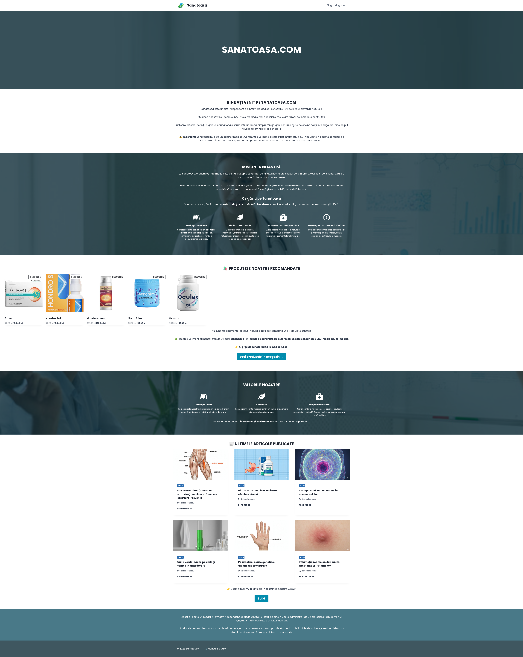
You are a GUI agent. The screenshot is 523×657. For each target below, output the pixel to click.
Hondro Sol (53, 318)
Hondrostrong (97, 318)
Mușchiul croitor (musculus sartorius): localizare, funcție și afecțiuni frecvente (197, 494)
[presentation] (200, 464)
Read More (184, 508)
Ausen (9, 318)
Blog (329, 5)
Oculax (174, 318)
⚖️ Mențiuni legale (215, 648)
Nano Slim (135, 318)
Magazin (340, 5)
